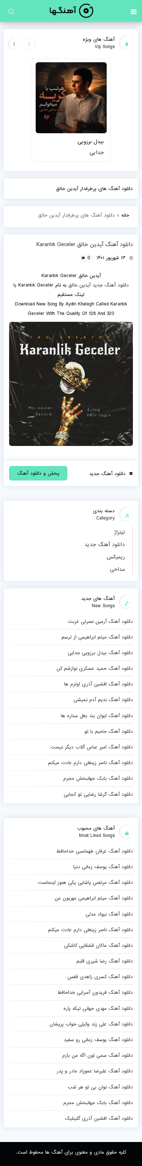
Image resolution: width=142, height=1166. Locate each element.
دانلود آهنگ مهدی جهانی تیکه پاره (98, 1008)
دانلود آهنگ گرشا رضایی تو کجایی (98, 794)
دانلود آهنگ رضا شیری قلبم (104, 961)
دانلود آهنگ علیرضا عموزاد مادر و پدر (95, 1071)
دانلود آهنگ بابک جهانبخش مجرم (98, 778)
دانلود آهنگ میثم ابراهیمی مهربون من (94, 898)
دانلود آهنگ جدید (104, 545)
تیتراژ (119, 532)
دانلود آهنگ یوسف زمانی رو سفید (98, 1039)
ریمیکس (116, 557)
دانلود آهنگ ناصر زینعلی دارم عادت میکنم (90, 762)
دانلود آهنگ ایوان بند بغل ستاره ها (97, 715)
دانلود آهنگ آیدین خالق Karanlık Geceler (84, 244)
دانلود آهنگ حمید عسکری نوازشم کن (94, 668)
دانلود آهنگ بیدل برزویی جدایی (100, 652)
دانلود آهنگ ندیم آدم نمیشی (103, 699)
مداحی (117, 569)
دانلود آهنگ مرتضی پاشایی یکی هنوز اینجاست (85, 882)
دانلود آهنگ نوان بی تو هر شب (100, 1087)
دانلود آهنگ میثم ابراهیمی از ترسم (97, 637)
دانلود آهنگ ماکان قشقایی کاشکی (98, 945)
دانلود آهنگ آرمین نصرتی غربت (100, 621)
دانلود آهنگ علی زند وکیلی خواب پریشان (91, 1024)
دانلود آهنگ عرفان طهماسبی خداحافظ (94, 851)
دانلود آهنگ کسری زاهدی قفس (100, 976)
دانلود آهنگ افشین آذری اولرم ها (98, 684)
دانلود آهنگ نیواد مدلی (109, 914)
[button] (133, 10)
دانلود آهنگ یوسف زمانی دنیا (103, 866)
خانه (125, 215)
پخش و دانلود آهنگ (38, 473)
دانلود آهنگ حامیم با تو (108, 731)
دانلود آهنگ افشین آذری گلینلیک (99, 1118)
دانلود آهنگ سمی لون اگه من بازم (97, 1055)
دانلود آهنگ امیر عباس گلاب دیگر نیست (92, 747)
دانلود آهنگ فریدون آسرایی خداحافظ (95, 992)
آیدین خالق (79, 285)
